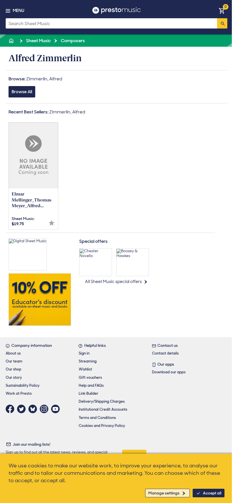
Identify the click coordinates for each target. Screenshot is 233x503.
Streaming (88, 361)
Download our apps (169, 372)
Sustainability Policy (22, 385)
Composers (72, 41)
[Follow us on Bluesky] (34, 409)
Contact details (165, 353)
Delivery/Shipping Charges (102, 401)
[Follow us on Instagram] (45, 409)
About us (13, 353)
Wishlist (85, 369)
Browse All (22, 92)
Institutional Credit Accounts (103, 409)
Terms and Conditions (97, 417)
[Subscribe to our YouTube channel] (57, 409)
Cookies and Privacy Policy (102, 425)
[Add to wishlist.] (51, 223)
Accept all (212, 493)
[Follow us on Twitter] (22, 409)
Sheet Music (38, 41)
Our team (14, 361)
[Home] (11, 41)
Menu (18, 10)
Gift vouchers (90, 377)
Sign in (84, 353)
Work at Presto (19, 393)
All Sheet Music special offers (113, 281)
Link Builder (88, 393)
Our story (14, 377)
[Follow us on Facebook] (11, 409)
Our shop (13, 369)
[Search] (222, 23)
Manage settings (164, 493)
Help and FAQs (91, 385)
